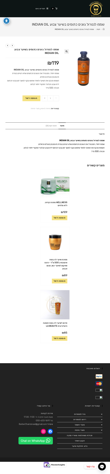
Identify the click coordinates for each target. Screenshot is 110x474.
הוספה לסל (31, 98)
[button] (66, 51)
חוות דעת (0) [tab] (51, 126)
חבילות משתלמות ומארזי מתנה (80, 435)
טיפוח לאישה (45, 108)
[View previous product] (12, 46)
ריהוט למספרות (79, 419)
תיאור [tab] (62, 126)
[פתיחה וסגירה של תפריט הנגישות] (6, 20)
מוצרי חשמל (80, 425)
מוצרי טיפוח (35, 108)
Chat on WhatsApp (33, 441)
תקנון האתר (80, 441)
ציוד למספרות (80, 414)
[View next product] (7, 46)
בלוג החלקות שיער (80, 446)
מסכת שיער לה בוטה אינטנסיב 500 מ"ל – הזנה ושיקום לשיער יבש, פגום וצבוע (55, 264)
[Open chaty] (102, 466)
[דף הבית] (104, 29)
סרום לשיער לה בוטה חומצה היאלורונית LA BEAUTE (55, 324)
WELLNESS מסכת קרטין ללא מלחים (56, 204)
